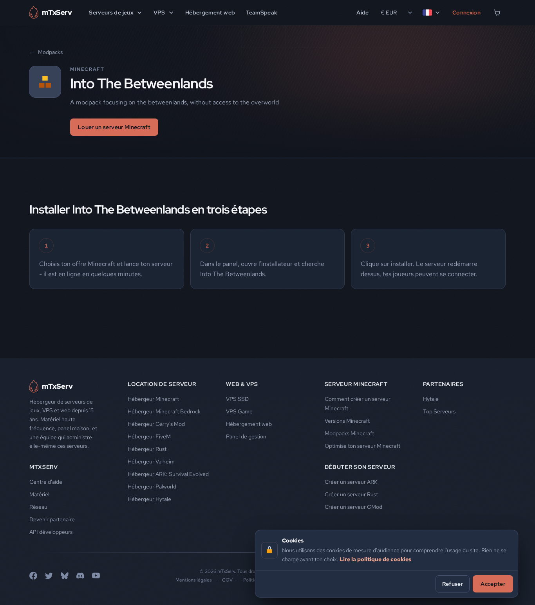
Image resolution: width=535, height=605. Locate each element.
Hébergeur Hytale (149, 499)
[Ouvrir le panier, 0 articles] (497, 12)
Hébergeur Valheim (151, 461)
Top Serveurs (439, 411)
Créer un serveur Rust (351, 494)
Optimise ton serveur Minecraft (362, 445)
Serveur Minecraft (356, 384)
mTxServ (43, 466)
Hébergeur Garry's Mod (156, 423)
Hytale (431, 398)
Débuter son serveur (360, 466)
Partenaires (443, 384)
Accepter (493, 583)
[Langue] (432, 12)
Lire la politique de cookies (375, 558)
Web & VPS (242, 384)
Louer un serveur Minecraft (114, 127)
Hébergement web (210, 12)
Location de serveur (162, 384)
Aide (362, 12)
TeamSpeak (261, 12)
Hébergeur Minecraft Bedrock (164, 411)
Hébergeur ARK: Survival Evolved (168, 474)
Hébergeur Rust (147, 448)
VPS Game (239, 411)
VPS (159, 12)
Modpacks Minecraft (349, 433)
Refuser (452, 583)
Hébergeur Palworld (152, 486)
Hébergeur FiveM (149, 436)
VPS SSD (237, 398)
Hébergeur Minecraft (153, 398)
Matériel (39, 494)
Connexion (466, 12)
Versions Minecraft (347, 420)
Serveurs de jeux (111, 12)
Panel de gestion (246, 436)
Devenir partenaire (52, 519)
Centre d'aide (45, 481)
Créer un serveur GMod (353, 506)
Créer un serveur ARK (351, 481)
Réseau (38, 506)
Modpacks (46, 52)
